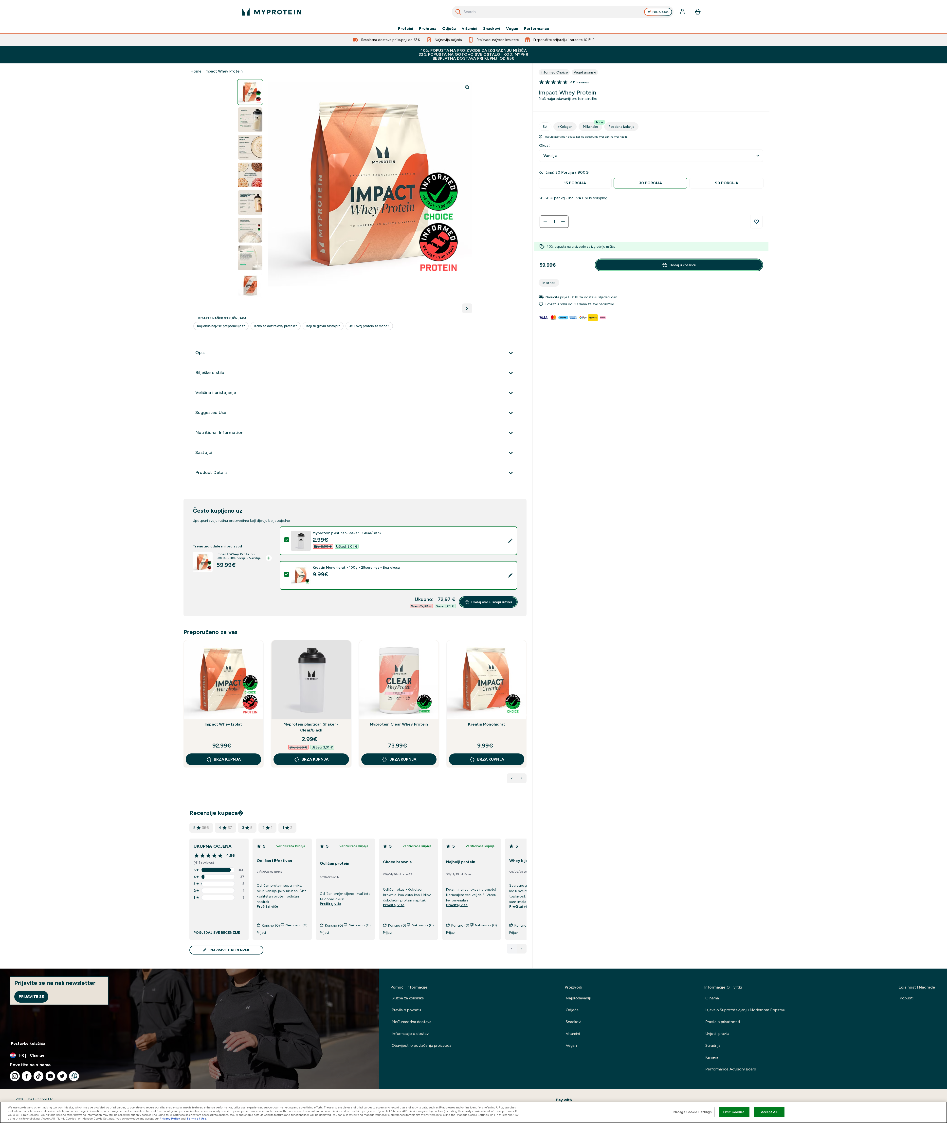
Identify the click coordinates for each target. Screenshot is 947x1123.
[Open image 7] (250, 258)
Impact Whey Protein (223, 71)
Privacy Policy (170, 1118)
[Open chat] (74, 1076)
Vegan (512, 29)
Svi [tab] (545, 127)
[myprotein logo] (271, 12)
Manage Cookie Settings (693, 1112)
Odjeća (449, 29)
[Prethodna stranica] (512, 949)
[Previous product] (512, 778)
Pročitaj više (267, 906)
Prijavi (261, 933)
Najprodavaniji (578, 998)
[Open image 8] (250, 286)
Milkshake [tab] (592, 125)
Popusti (906, 998)
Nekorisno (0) (297, 925)
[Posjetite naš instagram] (15, 1076)
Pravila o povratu (406, 1010)
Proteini (405, 29)
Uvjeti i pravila (717, 1033)
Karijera (711, 1057)
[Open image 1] (250, 92)
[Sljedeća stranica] (522, 949)
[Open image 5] (250, 203)
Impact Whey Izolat (223, 724)
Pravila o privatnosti (722, 1022)
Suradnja (712, 1045)
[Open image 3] (250, 147)
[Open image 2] (250, 120)
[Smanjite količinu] (545, 221)
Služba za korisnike (408, 998)
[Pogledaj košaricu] (697, 12)
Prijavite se (31, 996)
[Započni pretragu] (458, 12)
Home (195, 71)
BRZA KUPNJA (227, 759)
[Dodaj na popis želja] (756, 221)
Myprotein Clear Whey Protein (399, 724)
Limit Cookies (734, 1112)
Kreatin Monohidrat (486, 724)
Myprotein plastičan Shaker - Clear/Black (311, 727)
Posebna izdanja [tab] (621, 127)
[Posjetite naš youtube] (50, 1076)
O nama (712, 998)
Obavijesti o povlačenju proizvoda (421, 1045)
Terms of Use (196, 1118)
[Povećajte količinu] (563, 221)
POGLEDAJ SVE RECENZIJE (217, 933)
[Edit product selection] (510, 540)
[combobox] (563, 12)
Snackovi (491, 29)
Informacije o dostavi (410, 1033)
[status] (554, 221)
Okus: (544, 145)
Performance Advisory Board (730, 1069)
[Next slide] (526, 715)
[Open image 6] (250, 230)
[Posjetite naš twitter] (62, 1076)
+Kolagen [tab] (565, 127)
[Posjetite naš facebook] (27, 1076)
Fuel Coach (661, 12)
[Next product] (522, 778)
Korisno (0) (271, 925)
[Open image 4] (250, 175)
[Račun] (682, 11)
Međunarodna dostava (411, 1022)
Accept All (769, 1112)
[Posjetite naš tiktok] (38, 1076)
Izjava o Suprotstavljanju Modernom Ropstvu (745, 1010)
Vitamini (469, 29)
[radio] (575, 183)
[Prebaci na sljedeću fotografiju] (467, 308)
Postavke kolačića (28, 1043)
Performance (536, 29)
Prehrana (427, 29)
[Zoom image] (467, 87)
